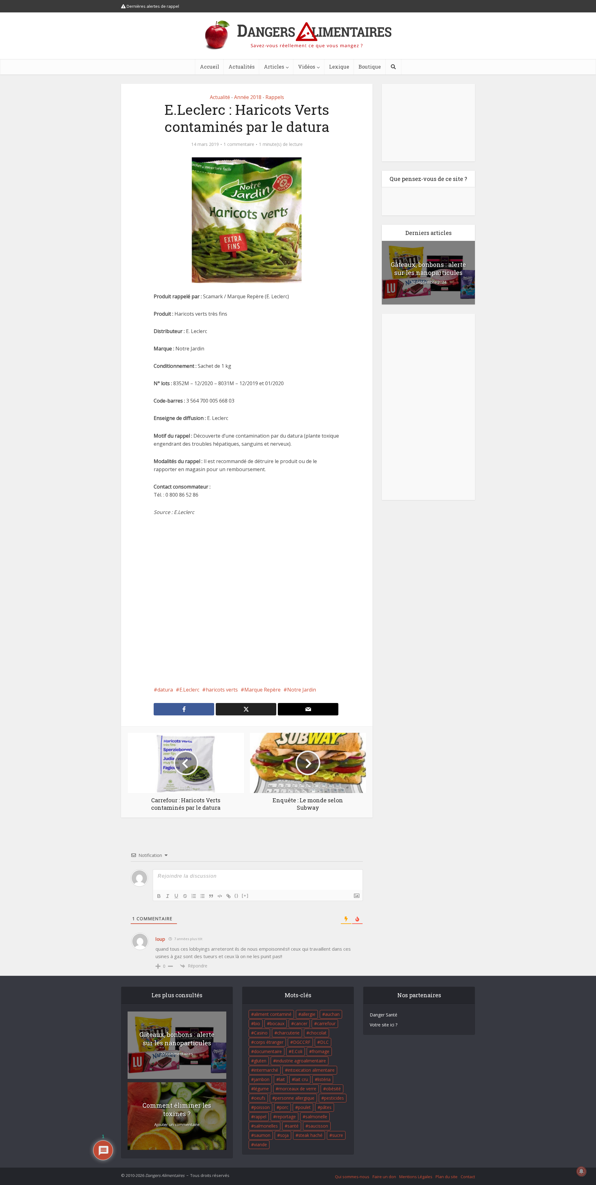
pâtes (326, 1107)
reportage (286, 1117)
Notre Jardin (301, 689)
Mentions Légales (415, 1176)
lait (282, 1079)
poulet (304, 1107)
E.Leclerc (189, 689)
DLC (324, 1042)
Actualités (241, 66)
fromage (320, 1051)
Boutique (370, 66)
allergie (308, 1014)
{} (236, 895)
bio (257, 1023)
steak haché (310, 1135)
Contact (468, 1176)
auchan (332, 1014)
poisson (262, 1107)
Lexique (339, 66)
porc (283, 1107)
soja (284, 1135)
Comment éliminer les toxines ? (176, 1109)
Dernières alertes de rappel (152, 6)
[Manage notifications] (581, 1171)
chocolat (318, 1033)
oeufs (259, 1098)
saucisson (318, 1126)
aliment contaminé (272, 1014)
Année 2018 (247, 97)
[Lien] (228, 896)
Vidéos (306, 66)
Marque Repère (262, 689)
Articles (274, 66)
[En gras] (159, 896)
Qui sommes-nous (352, 1176)
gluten (260, 1061)
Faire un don (384, 1176)
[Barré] (185, 896)
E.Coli (296, 1051)
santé (293, 1126)
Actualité (220, 97)
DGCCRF (301, 1042)
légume (261, 1089)
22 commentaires (177, 1054)
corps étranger (268, 1042)
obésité (333, 1089)
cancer (300, 1023)
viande (260, 1144)
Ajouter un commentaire (177, 1124)
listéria (324, 1079)
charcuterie (288, 1033)
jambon (261, 1079)
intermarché (266, 1070)
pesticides (334, 1098)
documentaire (268, 1051)
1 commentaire (239, 144)
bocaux (277, 1023)
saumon (262, 1135)
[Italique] (167, 896)
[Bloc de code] (219, 896)
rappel (260, 1117)
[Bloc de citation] (211, 896)
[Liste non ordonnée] (202, 896)
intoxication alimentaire (311, 1070)
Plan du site (447, 1176)
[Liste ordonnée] (193, 896)
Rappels (274, 97)
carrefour (326, 1023)
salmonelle (316, 1117)
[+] (245, 895)
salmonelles (266, 1126)
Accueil (209, 66)
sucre (337, 1135)
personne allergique (294, 1098)
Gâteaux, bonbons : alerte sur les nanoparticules (428, 268)
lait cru (301, 1079)
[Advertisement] (246, 600)
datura (165, 689)
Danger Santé (383, 1015)
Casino (261, 1033)
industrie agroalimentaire (301, 1061)
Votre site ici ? (383, 1025)
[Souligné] (176, 896)
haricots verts (222, 689)
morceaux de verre (297, 1089)
